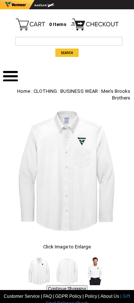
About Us (110, 296)
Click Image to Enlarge (67, 247)
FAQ (47, 296)
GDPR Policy (68, 296)
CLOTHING (45, 91)
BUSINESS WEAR (79, 91)
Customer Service (22, 296)
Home (23, 91)
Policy (91, 296)
